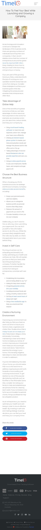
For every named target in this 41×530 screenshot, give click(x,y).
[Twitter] (18, 514)
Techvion (31, 527)
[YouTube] (26, 514)
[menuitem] (5, 495)
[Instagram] (22, 514)
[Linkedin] (29, 514)
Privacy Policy (19, 522)
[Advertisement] (14, 455)
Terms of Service (30, 522)
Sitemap (10, 522)
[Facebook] (15, 514)
